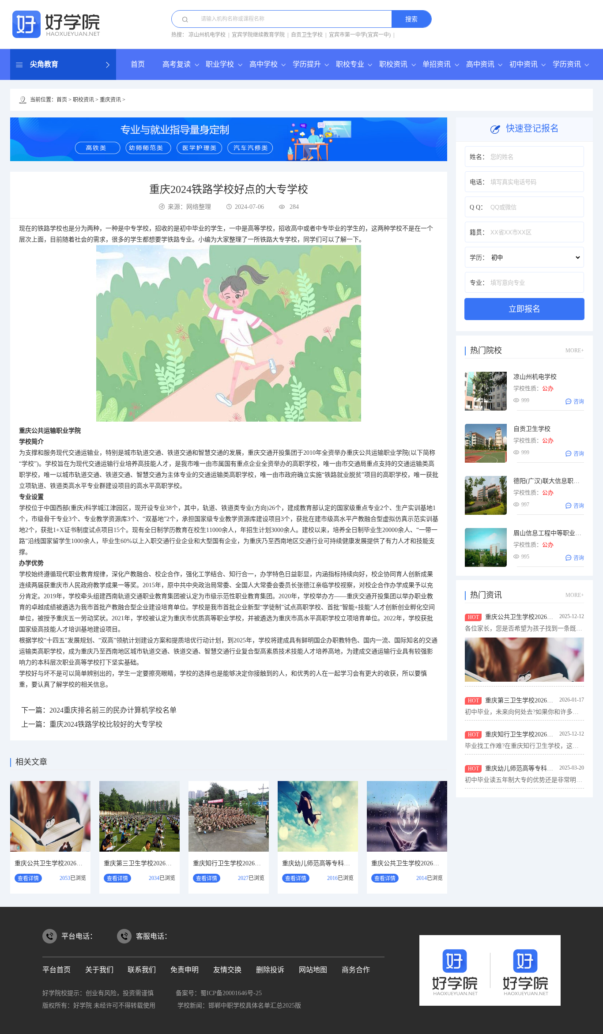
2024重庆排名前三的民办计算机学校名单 (113, 710)
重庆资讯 (110, 100)
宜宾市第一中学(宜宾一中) (360, 35)
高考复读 (176, 64)
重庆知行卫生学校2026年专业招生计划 (245, 863)
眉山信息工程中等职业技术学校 (556, 533)
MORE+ (574, 350)
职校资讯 (393, 64)
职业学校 (220, 64)
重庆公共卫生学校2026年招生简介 (61, 863)
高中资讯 (480, 64)
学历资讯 (567, 64)
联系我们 (142, 970)
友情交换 (227, 970)
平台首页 (56, 970)
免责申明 (184, 970)
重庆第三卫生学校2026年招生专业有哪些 (159, 863)
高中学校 (263, 64)
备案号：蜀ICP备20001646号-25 (219, 993)
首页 (138, 64)
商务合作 (356, 970)
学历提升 (307, 64)
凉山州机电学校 (207, 35)
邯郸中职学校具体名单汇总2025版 (254, 1005)
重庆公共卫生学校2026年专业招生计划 (423, 863)
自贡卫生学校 (307, 35)
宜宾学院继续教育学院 (258, 35)
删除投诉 (270, 970)
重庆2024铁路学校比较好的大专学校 (105, 724)
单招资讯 (436, 64)
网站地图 (313, 970)
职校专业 (350, 64)
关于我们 (99, 970)
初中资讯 (523, 64)
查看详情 (28, 879)
